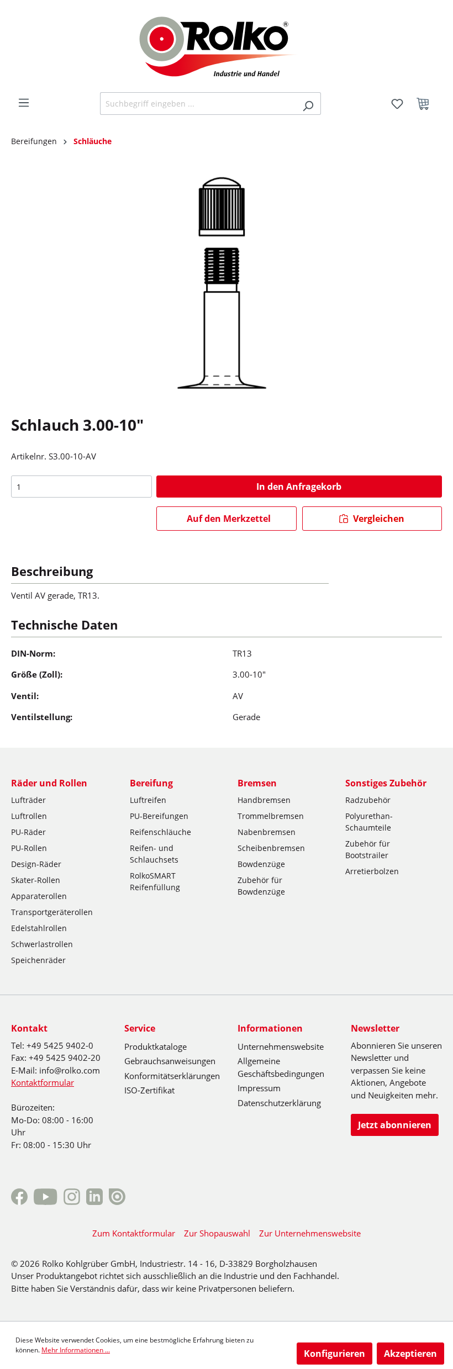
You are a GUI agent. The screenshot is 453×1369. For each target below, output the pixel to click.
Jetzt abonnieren (394, 1125)
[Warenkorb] (426, 103)
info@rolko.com (69, 1070)
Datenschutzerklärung (279, 1102)
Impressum (259, 1087)
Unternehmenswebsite (281, 1046)
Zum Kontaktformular (133, 1233)
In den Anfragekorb (298, 486)
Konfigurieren (334, 1353)
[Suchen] (308, 103)
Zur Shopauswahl (217, 1233)
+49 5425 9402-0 (60, 1045)
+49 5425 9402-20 (65, 1057)
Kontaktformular (42, 1082)
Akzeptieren (410, 1353)
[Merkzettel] (397, 103)
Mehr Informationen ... (75, 1350)
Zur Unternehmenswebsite (310, 1233)
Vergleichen (377, 518)
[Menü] (23, 102)
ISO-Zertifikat (149, 1090)
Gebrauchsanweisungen (169, 1060)
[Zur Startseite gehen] (227, 45)
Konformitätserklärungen (172, 1075)
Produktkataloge (155, 1046)
